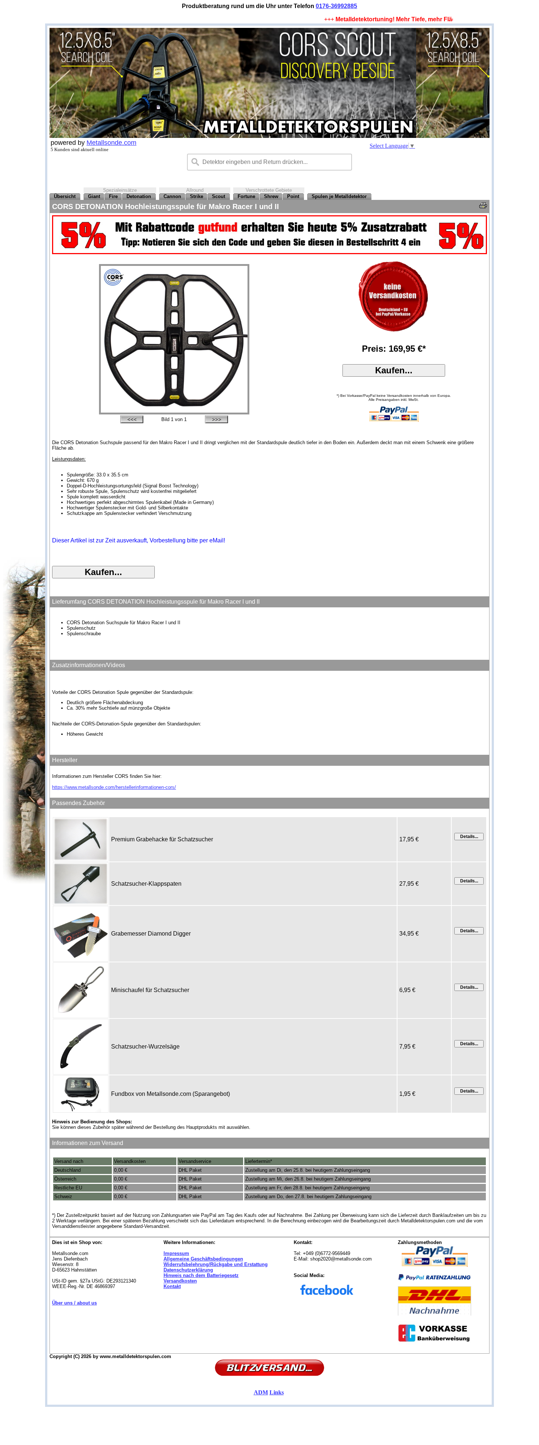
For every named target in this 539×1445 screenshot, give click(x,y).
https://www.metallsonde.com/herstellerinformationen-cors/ (114, 787)
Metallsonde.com (111, 142)
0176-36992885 (336, 6)
